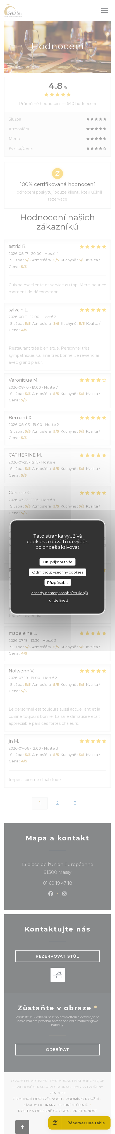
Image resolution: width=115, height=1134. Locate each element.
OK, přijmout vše (58, 561)
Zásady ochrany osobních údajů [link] (59, 593)
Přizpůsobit (57, 582)
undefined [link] (58, 600)
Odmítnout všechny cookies (57, 572)
